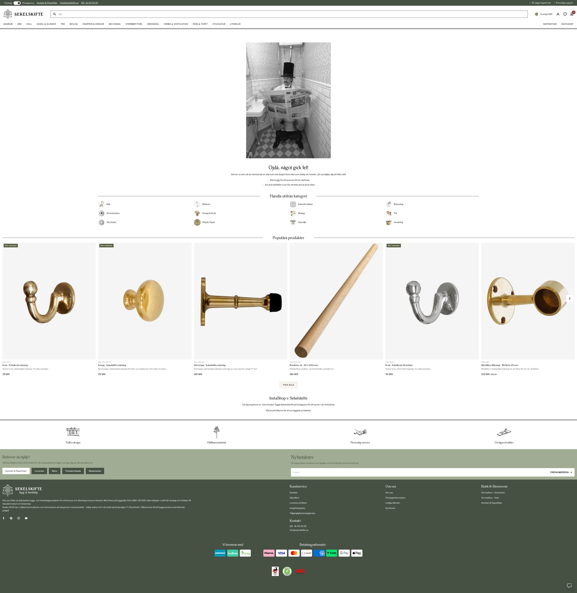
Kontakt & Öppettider (47, 3)
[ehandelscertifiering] (287, 571)
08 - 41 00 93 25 (89, 3)
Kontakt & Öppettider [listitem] (16, 471)
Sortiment (390, 508)
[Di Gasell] (275, 571)
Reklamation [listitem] (95, 471)
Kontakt (294, 492)
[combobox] (291, 14)
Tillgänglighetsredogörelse (302, 513)
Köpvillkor (294, 497)
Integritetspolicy (297, 508)
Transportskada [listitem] (73, 471)
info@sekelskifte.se (69, 3)
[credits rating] (300, 571)
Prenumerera (559, 472)
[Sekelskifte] (97, 490)
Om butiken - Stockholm (493, 492)
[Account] (558, 14)
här (278, 180)
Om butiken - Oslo (490, 497)
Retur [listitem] (54, 471)
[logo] (23, 14)
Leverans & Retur (298, 503)
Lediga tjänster (392, 503)
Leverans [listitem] (39, 471)
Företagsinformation (395, 497)
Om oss (389, 492)
